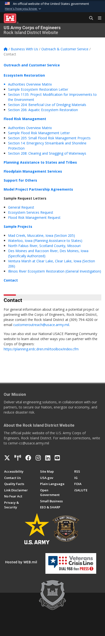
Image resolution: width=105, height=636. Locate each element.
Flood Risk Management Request (34, 217)
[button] (23, 8)
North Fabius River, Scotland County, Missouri (44, 245)
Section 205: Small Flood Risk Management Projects (49, 138)
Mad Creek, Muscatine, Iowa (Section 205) (41, 235)
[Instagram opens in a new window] (38, 457)
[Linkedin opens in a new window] (47, 457)
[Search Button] (89, 18)
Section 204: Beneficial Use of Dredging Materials (47, 104)
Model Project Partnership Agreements (38, 189)
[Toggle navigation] (97, 18)
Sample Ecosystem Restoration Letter (38, 89)
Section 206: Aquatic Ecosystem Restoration (43, 109)
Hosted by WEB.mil (21, 562)
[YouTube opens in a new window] (57, 457)
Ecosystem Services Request (30, 212)
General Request (21, 207)
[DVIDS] (17, 457)
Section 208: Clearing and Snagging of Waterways (47, 153)
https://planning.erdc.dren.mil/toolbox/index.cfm (41, 349)
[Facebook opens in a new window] (28, 457)
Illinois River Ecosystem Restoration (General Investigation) (54, 271)
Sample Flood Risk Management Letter (39, 133)
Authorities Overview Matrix (30, 127)
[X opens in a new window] (7, 457)
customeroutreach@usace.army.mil (41, 324)
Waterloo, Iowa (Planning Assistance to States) (45, 240)
